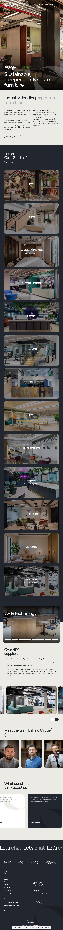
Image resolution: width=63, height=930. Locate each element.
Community (7, 893)
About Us (7, 884)
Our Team (7, 887)
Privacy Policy (32, 922)
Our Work (7, 882)
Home (6, 879)
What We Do (7, 890)
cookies (46, 927)
